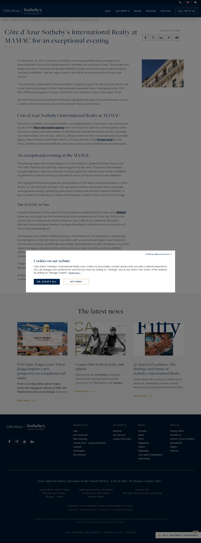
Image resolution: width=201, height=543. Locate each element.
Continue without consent (157, 254)
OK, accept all (47, 281)
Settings (76, 281)
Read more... (75, 272)
